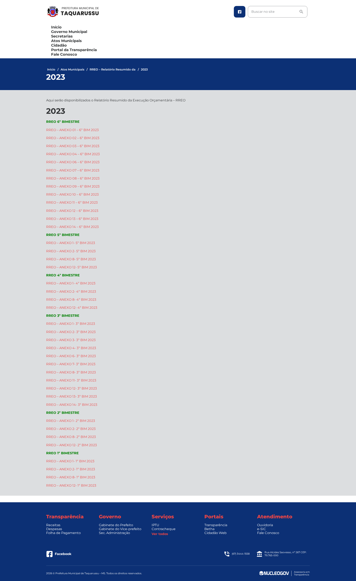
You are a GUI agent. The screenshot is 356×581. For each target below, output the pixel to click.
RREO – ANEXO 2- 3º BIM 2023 (71, 332)
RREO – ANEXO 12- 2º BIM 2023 (71, 445)
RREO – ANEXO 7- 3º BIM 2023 (70, 364)
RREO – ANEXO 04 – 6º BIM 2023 (73, 154)
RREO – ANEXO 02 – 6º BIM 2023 (72, 138)
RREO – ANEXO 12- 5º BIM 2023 (71, 267)
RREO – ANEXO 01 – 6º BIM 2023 (72, 130)
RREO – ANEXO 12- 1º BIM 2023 (71, 485)
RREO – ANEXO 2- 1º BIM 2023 (70, 469)
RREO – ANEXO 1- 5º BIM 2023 (70, 243)
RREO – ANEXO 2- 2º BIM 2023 (71, 429)
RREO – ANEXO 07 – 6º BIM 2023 (72, 170)
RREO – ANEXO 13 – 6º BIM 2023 (72, 219)
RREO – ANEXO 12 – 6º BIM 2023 (72, 211)
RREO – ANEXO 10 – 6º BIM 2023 (72, 194)
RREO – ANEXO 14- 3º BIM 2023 (71, 405)
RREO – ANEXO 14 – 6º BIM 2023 (72, 227)
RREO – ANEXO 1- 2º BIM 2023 (70, 421)
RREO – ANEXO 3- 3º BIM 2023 (71, 340)
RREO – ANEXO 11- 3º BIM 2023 (71, 380)
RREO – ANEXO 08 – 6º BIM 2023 (73, 178)
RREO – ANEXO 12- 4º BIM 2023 (71, 308)
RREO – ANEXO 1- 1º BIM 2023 (70, 461)
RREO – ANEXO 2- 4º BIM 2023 (71, 291)
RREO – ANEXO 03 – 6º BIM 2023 (72, 146)
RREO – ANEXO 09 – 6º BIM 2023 (73, 186)
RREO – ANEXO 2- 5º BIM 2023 (71, 251)
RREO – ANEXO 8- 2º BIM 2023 (71, 437)
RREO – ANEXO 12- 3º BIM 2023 (71, 388)
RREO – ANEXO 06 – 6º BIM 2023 (73, 162)
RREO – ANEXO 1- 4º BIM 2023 (70, 283)
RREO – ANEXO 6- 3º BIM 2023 (71, 356)
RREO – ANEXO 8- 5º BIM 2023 (71, 259)
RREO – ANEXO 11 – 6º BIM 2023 (72, 202)
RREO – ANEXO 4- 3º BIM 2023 (71, 348)
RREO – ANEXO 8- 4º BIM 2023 (71, 300)
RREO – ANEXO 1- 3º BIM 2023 (70, 324)
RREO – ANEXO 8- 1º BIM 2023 (70, 477)
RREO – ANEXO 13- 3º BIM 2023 (71, 396)
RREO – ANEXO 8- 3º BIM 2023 (71, 372)
